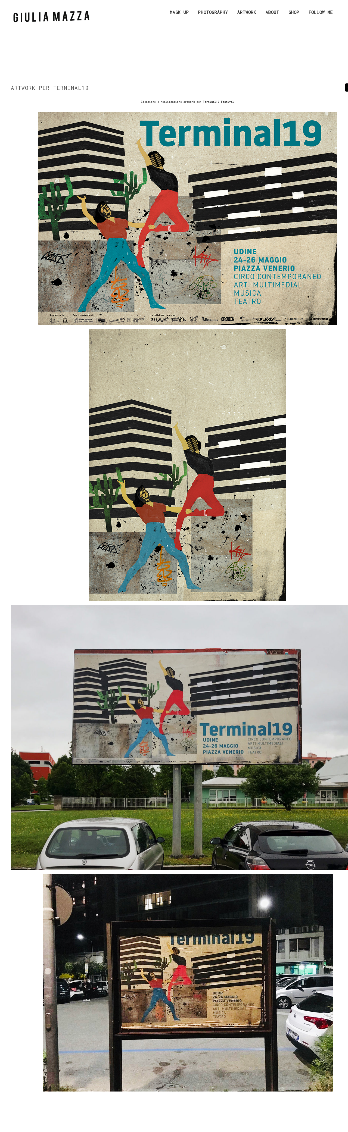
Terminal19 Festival (218, 101)
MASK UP (179, 12)
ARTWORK (246, 12)
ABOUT (272, 12)
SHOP (293, 12)
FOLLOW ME (321, 12)
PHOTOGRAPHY (213, 12)
